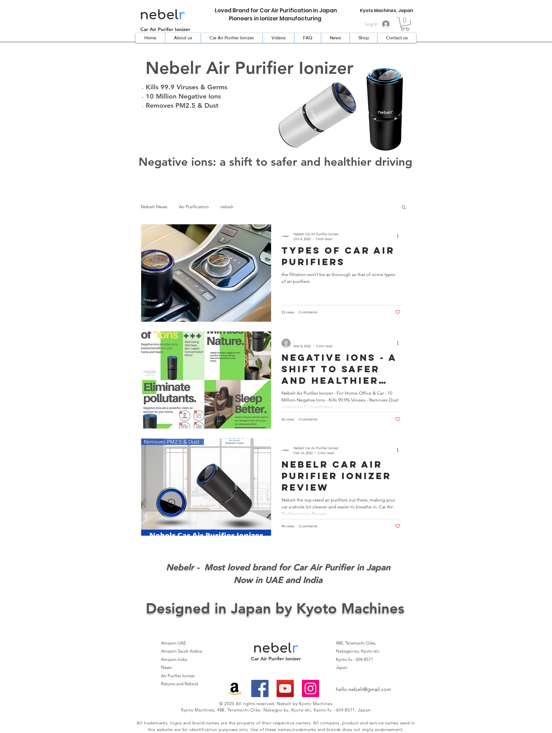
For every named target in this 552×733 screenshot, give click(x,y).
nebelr (226, 206)
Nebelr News (154, 206)
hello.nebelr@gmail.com (363, 689)
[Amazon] (234, 688)
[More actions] (399, 236)
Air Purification (194, 206)
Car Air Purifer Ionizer (165, 29)
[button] (405, 24)
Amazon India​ (174, 659)
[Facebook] (260, 688)
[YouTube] (285, 688)
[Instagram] (310, 688)
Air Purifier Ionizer (178, 675)
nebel (162, 14)
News (166, 667)
